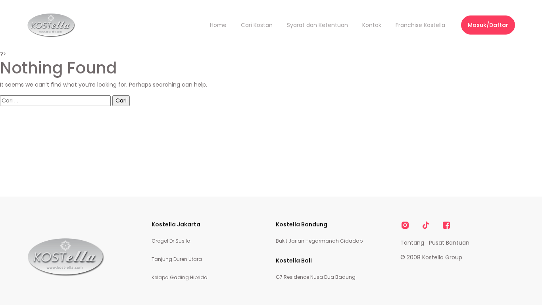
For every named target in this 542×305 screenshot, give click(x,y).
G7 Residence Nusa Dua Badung (316, 277)
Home (218, 25)
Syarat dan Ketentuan (317, 25)
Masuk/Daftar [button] (488, 25)
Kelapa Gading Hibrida (180, 277)
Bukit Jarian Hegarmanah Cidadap (319, 240)
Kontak (371, 25)
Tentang (412, 243)
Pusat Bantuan (449, 243)
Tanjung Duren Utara (177, 259)
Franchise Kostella (420, 25)
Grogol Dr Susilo (171, 240)
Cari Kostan (257, 25)
